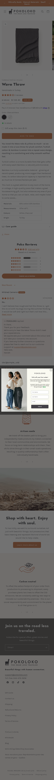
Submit (40, 406)
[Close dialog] (51, 370)
